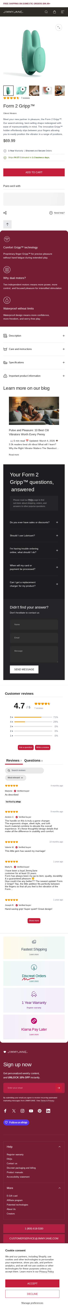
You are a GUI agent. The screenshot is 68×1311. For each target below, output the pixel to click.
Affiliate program (15, 1200)
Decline (32, 1294)
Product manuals (15, 1172)
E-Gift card (12, 1196)
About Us (11, 1209)
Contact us (12, 1163)
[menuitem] (7, 224)
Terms (43, 1101)
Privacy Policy (46, 1271)
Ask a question (25, 747)
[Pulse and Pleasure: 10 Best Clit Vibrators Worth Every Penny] (34, 411)
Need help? (59, 213)
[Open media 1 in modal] (58, 27)
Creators (11, 1213)
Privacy (51, 1101)
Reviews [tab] (14, 760)
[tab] (33, 761)
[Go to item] (8, 91)
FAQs (30, 500)
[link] (7, 239)
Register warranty (15, 1154)
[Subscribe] (58, 1088)
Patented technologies (17, 1204)
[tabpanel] (34, 846)
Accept (32, 1283)
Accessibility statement (18, 1177)
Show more (34, 920)
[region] (34, 427)
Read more (14, 455)
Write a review (42, 747)
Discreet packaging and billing (21, 1168)
